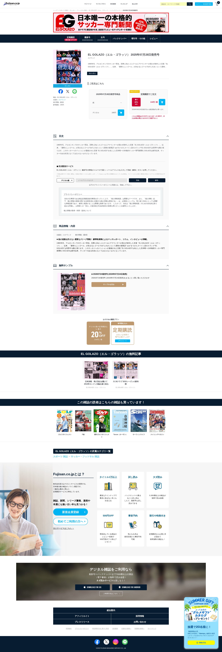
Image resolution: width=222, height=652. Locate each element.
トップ (55, 10)
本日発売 (113, 4)
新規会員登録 (70, 512)
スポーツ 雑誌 (63, 10)
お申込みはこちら (122, 340)
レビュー (154, 38)
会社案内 (115, 628)
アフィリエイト (82, 616)
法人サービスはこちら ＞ (63, 528)
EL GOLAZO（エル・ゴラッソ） (99, 10)
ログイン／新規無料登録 (203, 4)
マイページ (87, 4)
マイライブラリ (101, 4)
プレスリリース (82, 622)
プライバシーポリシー (82, 628)
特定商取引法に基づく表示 (100, 628)
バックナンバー (116, 10)
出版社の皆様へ (126, 628)
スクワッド (62, 100)
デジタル (96, 112)
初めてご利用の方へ (70, 521)
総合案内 (111, 610)
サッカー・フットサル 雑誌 (78, 10)
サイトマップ (152, 628)
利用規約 (68, 628)
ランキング (123, 4)
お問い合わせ (140, 622)
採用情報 (140, 616)
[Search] (190, 4)
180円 (114, 112)
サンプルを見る (108, 284)
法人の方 (135, 4)
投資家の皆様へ (139, 628)
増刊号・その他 (138, 38)
